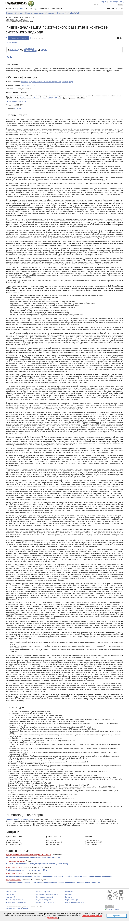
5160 (121, 38)
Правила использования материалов (17, 908)
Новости (10, 9)
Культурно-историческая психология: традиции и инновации (28, 855)
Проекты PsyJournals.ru (14, 900)
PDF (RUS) (14, 50)
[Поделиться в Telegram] (10, 57)
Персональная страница (44, 902)
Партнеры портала (42, 891)
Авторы (28, 9)
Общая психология (13, 880)
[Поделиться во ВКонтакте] (7, 57)
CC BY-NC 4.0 (19, 108)
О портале (69, 891)
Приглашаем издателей (44, 897)
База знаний (56, 9)
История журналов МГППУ (16, 902)
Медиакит (69, 894)
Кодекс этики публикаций (74, 902)
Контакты (68, 897)
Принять (116, 916)
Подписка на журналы (43, 900)
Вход (121, 2)
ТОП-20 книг (10, 894)
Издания (19, 9)
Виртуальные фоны (72, 900)
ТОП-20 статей (11, 891)
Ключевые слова (115, 9)
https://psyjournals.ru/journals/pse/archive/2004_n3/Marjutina (41, 98)
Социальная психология (15, 861)
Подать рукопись (41, 9)
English (103, 2)
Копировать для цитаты (17, 101)
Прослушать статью (18, 38)
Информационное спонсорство (47, 894)
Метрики (44, 50)
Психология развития (14, 867)
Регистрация (114, 2)
